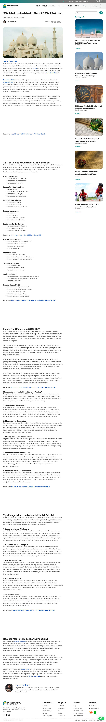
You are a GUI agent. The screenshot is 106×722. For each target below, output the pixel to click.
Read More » (78, 48)
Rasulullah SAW (8, 82)
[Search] (101, 12)
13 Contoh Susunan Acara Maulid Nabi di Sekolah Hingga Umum (33, 610)
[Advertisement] (33, 120)
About (44, 6)
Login (76, 6)
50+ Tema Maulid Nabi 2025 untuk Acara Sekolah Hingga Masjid (33, 300)
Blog (70, 6)
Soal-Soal (62, 6)
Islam (35, 68)
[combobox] (86, 12)
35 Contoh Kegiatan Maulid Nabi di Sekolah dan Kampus (30, 486)
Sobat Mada (25, 669)
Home (38, 6)
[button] (52, 22)
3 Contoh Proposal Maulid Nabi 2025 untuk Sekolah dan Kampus (33, 387)
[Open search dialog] (84, 6)
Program (52, 6)
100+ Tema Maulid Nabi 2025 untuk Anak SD (26, 235)
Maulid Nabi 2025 (50, 73)
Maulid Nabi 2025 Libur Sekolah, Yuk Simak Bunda (28, 134)
